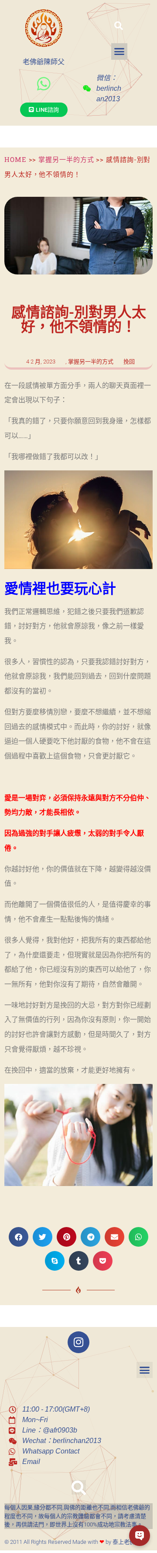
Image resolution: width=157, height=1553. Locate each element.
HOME (15, 159)
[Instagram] (78, 1342)
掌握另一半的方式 (66, 159)
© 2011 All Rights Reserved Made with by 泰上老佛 (69, 1542)
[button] (118, 25)
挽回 (129, 361)
